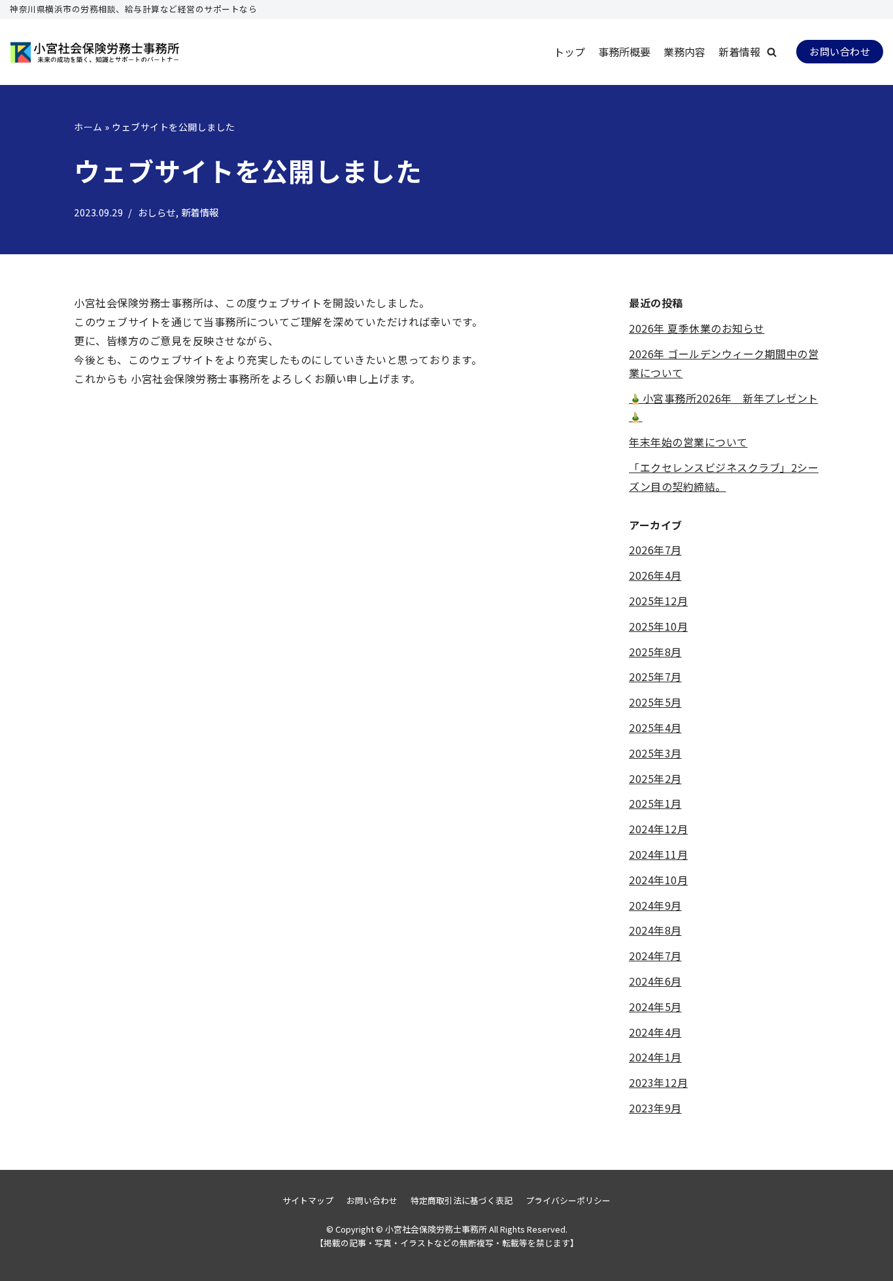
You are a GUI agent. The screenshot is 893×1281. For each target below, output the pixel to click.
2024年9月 (655, 905)
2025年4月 (655, 727)
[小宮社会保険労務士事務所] (95, 52)
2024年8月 (655, 930)
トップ (569, 51)
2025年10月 (658, 626)
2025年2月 (655, 778)
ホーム (88, 126)
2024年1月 (655, 1057)
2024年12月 (658, 829)
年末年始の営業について (688, 442)
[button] (772, 52)
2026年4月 (655, 575)
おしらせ (157, 212)
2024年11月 (658, 854)
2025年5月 (655, 702)
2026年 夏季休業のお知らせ (697, 328)
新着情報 (739, 51)
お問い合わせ (839, 51)
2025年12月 (658, 600)
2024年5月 (655, 1006)
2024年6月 (655, 981)
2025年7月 (655, 676)
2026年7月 (655, 549)
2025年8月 (655, 651)
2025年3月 (655, 753)
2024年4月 (655, 1032)
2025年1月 (655, 803)
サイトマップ (307, 1200)
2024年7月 (655, 955)
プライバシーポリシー (568, 1200)
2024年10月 (658, 880)
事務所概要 (624, 51)
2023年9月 (655, 1108)
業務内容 (684, 51)
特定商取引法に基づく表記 (462, 1200)
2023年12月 (658, 1082)
